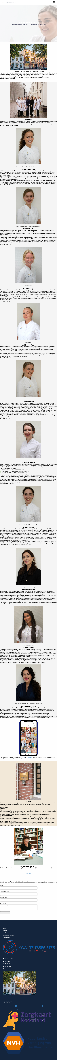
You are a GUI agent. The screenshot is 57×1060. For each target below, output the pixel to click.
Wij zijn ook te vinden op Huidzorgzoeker (11, 1009)
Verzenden (5, 912)
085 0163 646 (8, 966)
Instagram (22, 757)
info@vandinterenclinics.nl (10, 969)
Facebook (29, 757)
